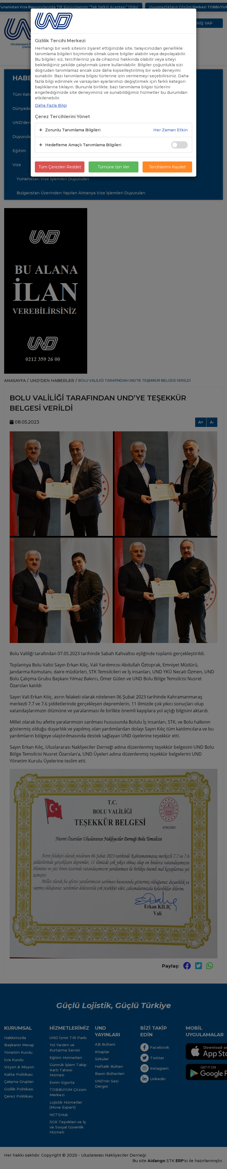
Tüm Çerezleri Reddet (59, 166)
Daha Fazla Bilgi (51, 105)
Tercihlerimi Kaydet (167, 166)
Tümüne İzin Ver (113, 166)
